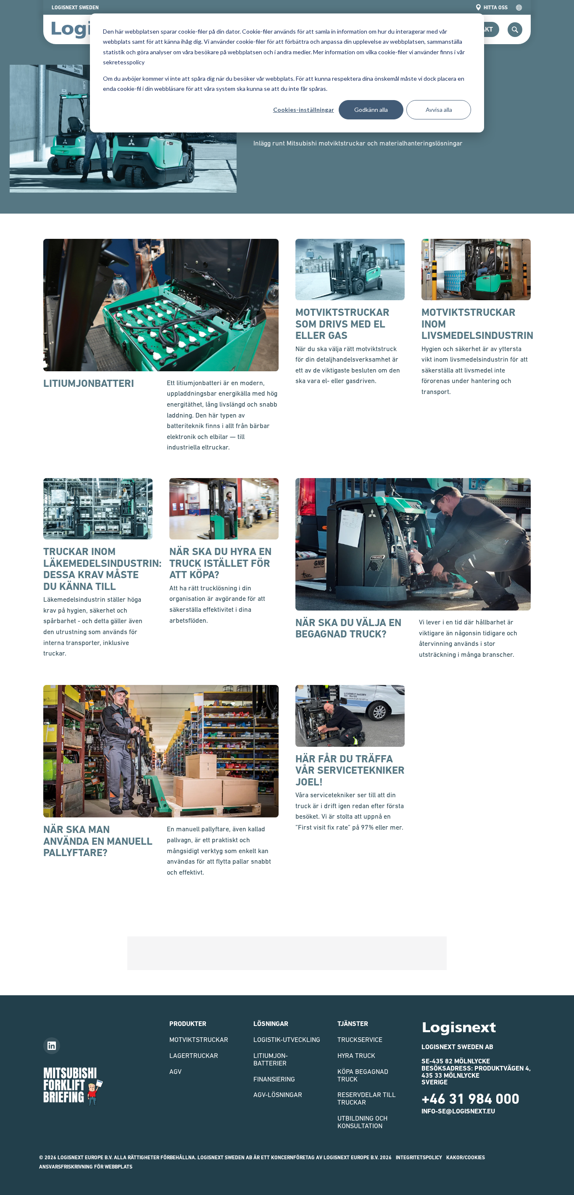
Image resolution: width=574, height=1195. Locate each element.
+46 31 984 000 (470, 1098)
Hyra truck (356, 1055)
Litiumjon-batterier (270, 1059)
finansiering (274, 1079)
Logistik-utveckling (286, 1039)
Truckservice (359, 1039)
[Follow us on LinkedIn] (51, 1045)
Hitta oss (496, 8)
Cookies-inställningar (303, 109)
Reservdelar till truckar (366, 1098)
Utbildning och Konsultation (362, 1121)
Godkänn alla (371, 109)
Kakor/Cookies (465, 1158)
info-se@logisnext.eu (458, 1111)
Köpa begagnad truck (362, 1075)
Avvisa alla (439, 109)
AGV (175, 1071)
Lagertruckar (193, 1055)
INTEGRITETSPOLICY (419, 1158)
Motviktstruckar (198, 1039)
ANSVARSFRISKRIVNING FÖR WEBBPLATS (85, 1167)
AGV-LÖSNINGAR (277, 1094)
